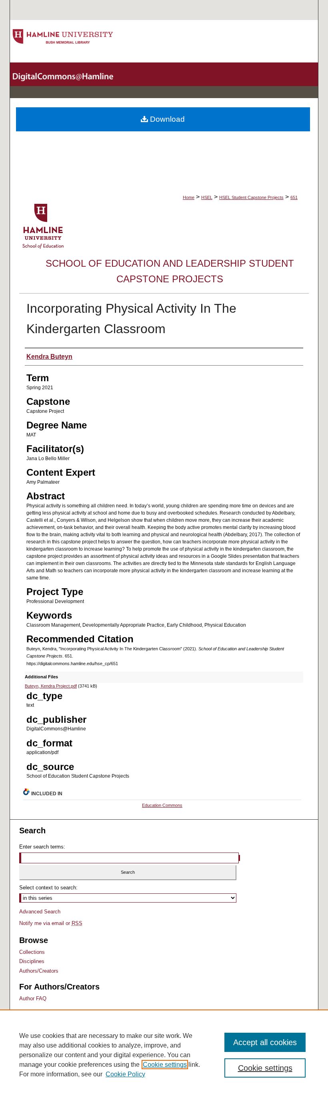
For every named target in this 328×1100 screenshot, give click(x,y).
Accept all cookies (265, 1042)
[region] (164, 1055)
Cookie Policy (125, 1074)
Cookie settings (165, 1064)
